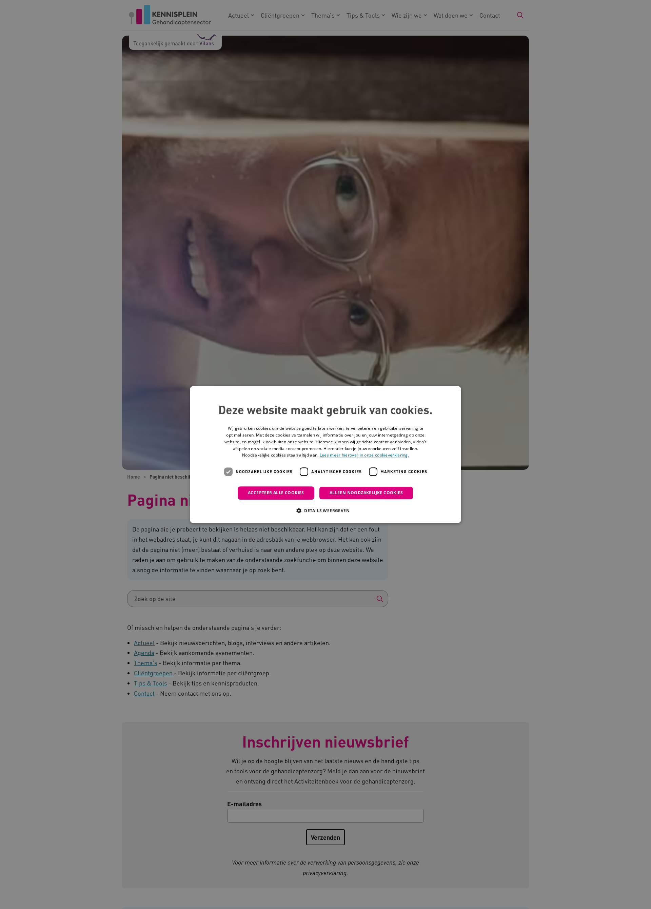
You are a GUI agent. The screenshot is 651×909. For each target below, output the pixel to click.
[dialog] (325, 454)
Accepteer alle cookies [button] (276, 493)
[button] (325, 510)
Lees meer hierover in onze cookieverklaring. (364, 455)
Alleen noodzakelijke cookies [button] (366, 493)
